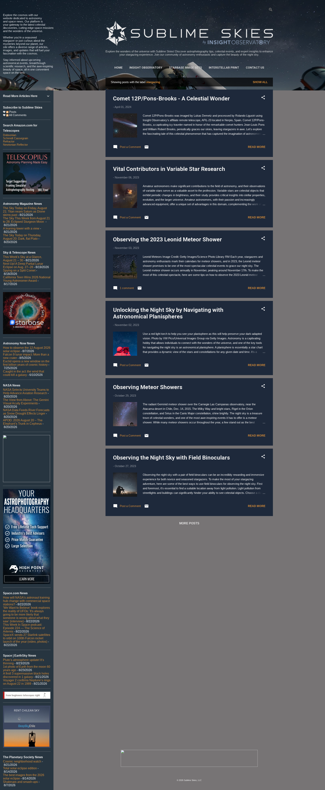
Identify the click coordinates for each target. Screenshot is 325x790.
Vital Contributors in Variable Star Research (169, 169)
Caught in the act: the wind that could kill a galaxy (23, 373)
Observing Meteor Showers (147, 387)
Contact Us (255, 67)
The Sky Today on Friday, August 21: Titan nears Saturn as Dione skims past (25, 211)
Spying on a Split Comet (19, 270)
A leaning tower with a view (21, 228)
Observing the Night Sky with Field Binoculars (171, 457)
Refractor (8, 141)
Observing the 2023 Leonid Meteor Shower (167, 239)
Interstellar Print (224, 67)
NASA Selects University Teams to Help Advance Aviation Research (26, 391)
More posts (189, 523)
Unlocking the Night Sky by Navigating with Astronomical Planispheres (168, 313)
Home (118, 67)
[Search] (270, 10)
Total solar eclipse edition (20, 768)
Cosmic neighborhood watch (22, 761)
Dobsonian (9, 135)
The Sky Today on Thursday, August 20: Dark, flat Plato (22, 237)
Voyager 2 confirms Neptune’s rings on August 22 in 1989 (26, 682)
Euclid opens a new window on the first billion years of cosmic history (26, 363)
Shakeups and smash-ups (20, 781)
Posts (12, 111)
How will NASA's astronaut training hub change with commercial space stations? (26, 601)
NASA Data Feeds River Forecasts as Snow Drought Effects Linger (26, 411)
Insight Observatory (145, 67)
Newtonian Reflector (15, 144)
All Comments (17, 115)
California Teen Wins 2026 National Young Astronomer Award (26, 279)
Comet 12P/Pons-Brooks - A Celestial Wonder (171, 98)
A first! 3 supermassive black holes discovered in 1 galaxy (26, 675)
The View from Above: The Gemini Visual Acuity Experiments (26, 401)
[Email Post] (146, 148)
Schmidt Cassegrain (15, 138)
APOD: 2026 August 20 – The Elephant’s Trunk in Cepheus (23, 422)
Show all (260, 82)
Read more (256, 146)
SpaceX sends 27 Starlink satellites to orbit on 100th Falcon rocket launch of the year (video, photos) (26, 638)
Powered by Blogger (191, 772)
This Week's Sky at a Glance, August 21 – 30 (22, 258)
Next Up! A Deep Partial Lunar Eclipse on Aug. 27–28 (23, 265)
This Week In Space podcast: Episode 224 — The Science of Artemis (24, 628)
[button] (263, 98)
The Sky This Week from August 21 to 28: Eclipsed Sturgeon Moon (26, 220)
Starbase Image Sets (185, 67)
